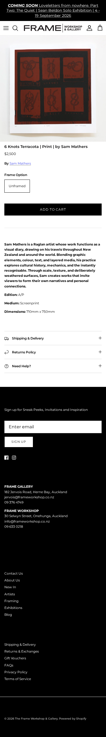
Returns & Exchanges (21, 651)
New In (10, 587)
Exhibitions (13, 608)
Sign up (18, 442)
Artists (9, 594)
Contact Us (13, 573)
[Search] (18, 28)
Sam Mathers (20, 163)
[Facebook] (6, 458)
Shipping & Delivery (20, 644)
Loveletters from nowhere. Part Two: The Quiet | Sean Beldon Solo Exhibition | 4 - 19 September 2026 (53, 10)
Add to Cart (53, 209)
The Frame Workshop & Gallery (36, 718)
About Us (12, 580)
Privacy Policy (15, 672)
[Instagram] (14, 458)
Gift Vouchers (15, 658)
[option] (53, 88)
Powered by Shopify (72, 718)
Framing (11, 601)
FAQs (8, 665)
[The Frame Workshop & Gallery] (53, 28)
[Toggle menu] (6, 28)
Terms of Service (17, 679)
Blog (8, 614)
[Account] (88, 28)
